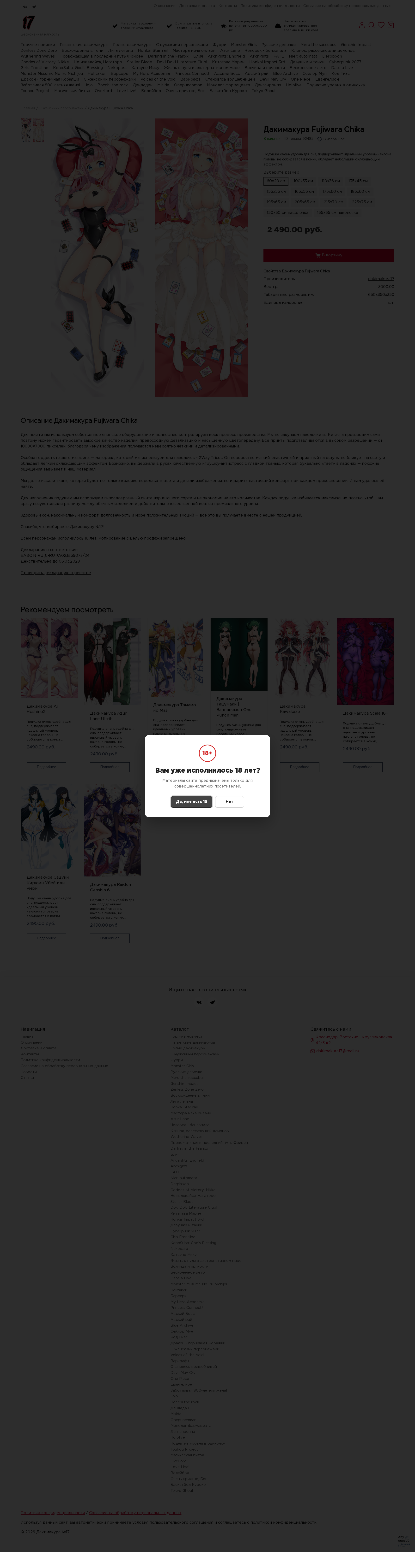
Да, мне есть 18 (191, 802)
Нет (229, 802)
